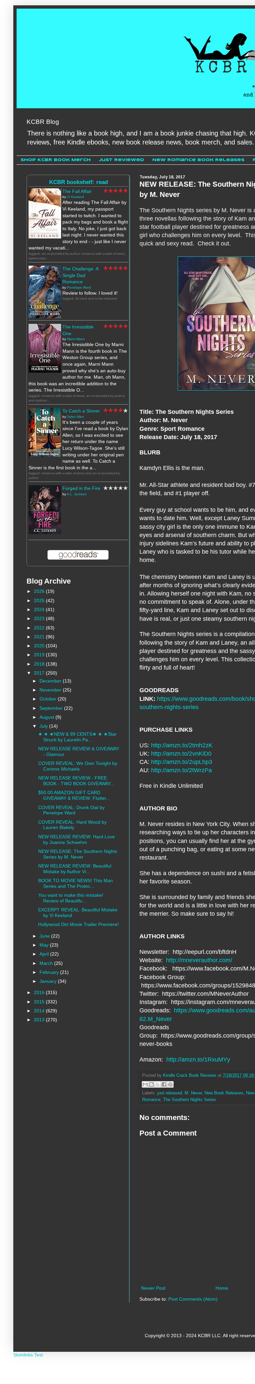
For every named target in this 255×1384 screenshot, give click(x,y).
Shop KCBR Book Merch (56, 160)
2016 (40, 992)
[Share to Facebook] (164, 1084)
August (47, 717)
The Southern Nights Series (189, 1099)
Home (221, 1288)
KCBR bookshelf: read (78, 182)
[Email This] (145, 1084)
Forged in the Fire (81, 488)
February (50, 972)
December (51, 681)
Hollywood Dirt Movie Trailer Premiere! (78, 924)
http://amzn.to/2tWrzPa (181, 770)
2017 (40, 673)
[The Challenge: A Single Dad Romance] (45, 316)
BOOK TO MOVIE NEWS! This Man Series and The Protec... (75, 883)
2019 (40, 654)
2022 (40, 627)
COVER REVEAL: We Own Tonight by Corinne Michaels (77, 766)
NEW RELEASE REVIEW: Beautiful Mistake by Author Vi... (74, 868)
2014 (40, 1010)
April (45, 954)
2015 (40, 1001)
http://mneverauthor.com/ (199, 960)
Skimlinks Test (28, 1354)
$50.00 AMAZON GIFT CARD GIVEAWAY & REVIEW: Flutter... (74, 795)
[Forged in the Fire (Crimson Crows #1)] (45, 532)
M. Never (193, 1093)
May (45, 945)
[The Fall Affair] (45, 236)
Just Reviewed (121, 160)
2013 (40, 1019)
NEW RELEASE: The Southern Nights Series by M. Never (77, 854)
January (49, 981)
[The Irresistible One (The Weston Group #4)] (45, 371)
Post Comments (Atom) (192, 1299)
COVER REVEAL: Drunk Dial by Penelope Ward (71, 810)
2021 (40, 636)
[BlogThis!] (151, 1084)
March (47, 963)
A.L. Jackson (77, 494)
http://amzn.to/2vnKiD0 (181, 753)
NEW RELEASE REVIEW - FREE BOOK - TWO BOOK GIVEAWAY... (76, 780)
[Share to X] (157, 1084)
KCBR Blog (43, 121)
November (51, 689)
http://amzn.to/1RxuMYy (198, 1059)
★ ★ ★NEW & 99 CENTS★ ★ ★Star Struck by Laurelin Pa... (77, 736)
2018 (40, 664)
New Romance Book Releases (198, 160)
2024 (40, 609)
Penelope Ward (79, 287)
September (52, 708)
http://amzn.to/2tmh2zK (181, 745)
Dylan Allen (75, 416)
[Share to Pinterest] (170, 1084)
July (44, 726)
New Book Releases (224, 1093)
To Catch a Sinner (81, 411)
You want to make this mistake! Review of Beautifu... (70, 897)
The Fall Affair (77, 191)
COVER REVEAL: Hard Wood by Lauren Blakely (72, 824)
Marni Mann (76, 339)
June (45, 936)
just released (169, 1093)
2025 (40, 600)
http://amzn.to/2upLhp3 (181, 762)
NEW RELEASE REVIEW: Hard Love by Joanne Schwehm (76, 839)
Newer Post (153, 1288)
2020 (40, 645)
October (49, 698)
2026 (40, 591)
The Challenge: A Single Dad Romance (80, 275)
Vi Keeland (75, 197)
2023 (40, 618)
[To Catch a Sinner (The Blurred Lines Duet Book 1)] (45, 455)
